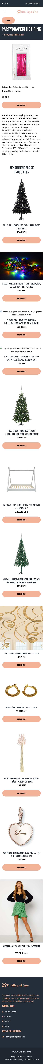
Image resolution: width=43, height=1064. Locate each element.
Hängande (29, 87)
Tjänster (7, 1016)
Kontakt (21, 1056)
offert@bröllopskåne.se (32, 3)
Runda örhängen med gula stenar (21, 707)
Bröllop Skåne (10, 1011)
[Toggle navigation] (5, 12)
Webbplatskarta (32, 1059)
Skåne (6, 3)
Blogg (13, 1056)
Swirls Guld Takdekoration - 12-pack (21, 653)
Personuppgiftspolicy (13, 1059)
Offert (8, 20)
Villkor (29, 1056)
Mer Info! (21, 105)
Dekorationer (18, 87)
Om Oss (7, 1021)
